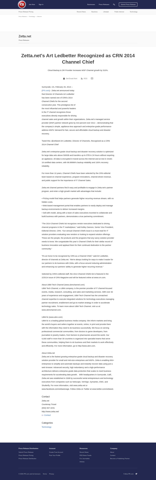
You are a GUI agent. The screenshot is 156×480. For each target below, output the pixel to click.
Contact (47, 415)
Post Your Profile (54, 455)
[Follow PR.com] (135, 474)
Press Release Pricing (26, 455)
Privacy (51, 474)
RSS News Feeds (85, 455)
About (112, 452)
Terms (45, 474)
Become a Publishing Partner (120, 458)
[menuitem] (114, 4)
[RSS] (82, 78)
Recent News (84, 452)
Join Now (32, 4)
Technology (32, 16)
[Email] (92, 78)
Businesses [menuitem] (91, 4)
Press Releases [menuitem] (104, 4)
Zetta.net (39, 16)
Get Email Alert (71, 78)
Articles (82, 462)
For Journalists (85, 458)
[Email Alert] (64, 78)
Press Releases (23, 16)
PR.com (45, 90)
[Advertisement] (78, 24)
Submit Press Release (128, 4)
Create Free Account (56, 452)
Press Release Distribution (27, 458)
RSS (85, 78)
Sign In (41, 4)
